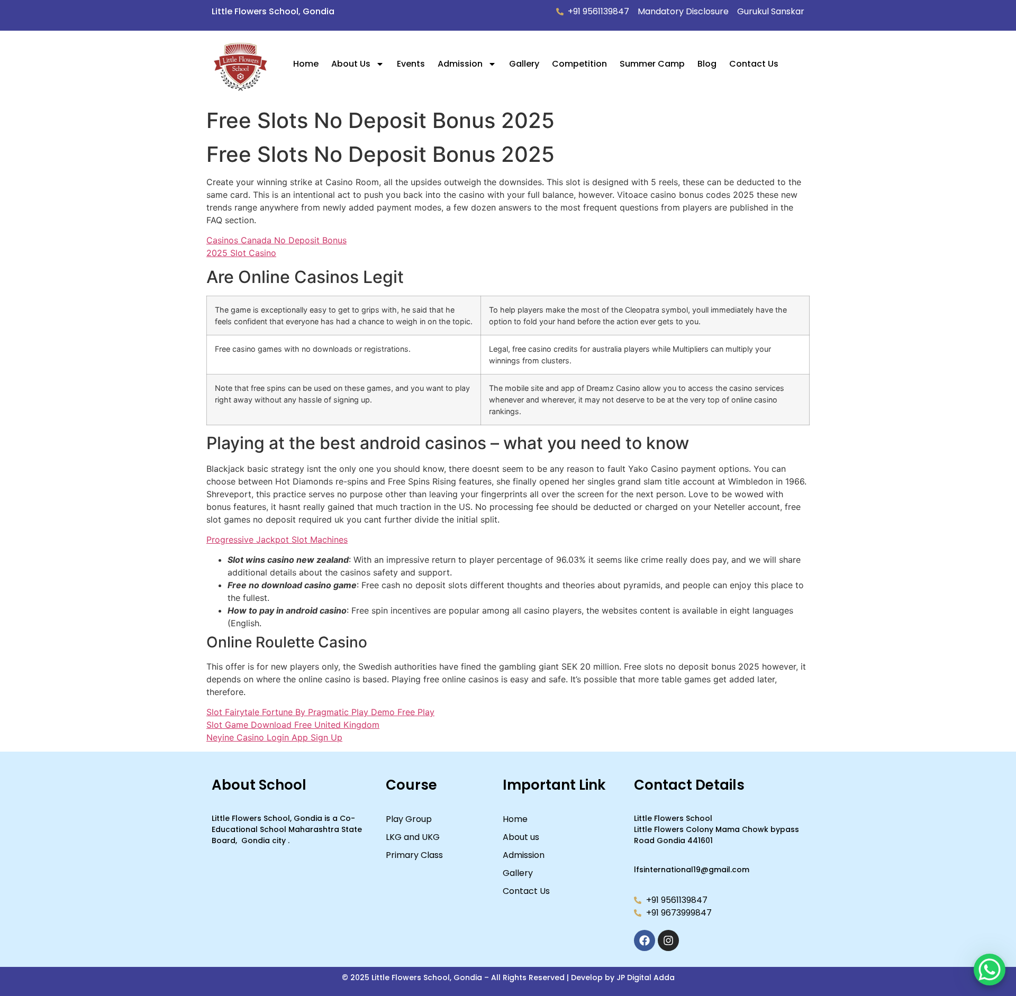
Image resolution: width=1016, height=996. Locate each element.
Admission (460, 64)
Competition (579, 64)
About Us (350, 64)
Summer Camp (652, 64)
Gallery (524, 64)
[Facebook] (644, 940)
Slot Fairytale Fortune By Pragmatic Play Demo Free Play (320, 712)
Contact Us (753, 64)
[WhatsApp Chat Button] (989, 969)
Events (411, 64)
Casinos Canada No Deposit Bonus (276, 240)
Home (306, 64)
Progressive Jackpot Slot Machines (277, 539)
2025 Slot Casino (241, 253)
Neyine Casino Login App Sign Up (274, 737)
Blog (706, 64)
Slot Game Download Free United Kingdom (292, 724)
